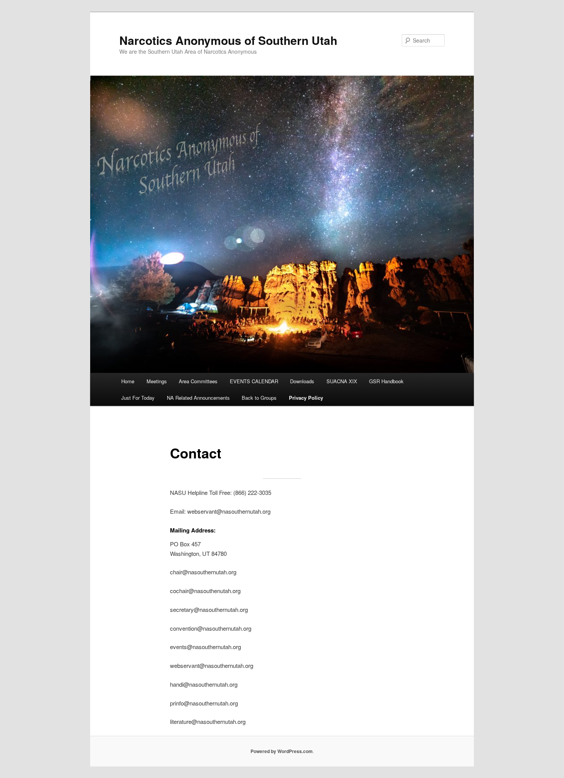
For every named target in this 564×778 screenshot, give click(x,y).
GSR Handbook (386, 381)
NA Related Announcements (198, 397)
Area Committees (198, 381)
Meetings (157, 381)
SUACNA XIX (342, 381)
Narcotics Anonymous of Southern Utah (228, 40)
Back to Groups (259, 397)
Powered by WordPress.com (282, 751)
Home (127, 381)
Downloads (302, 381)
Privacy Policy (306, 397)
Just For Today (138, 397)
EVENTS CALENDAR (254, 381)
